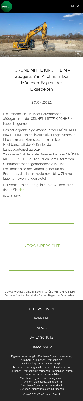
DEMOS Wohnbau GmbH (19, 291)
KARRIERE (41, 318)
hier (20, 190)
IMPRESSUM (42, 347)
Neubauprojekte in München (48, 389)
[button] (68, 6)
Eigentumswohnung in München (29, 356)
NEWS (42, 328)
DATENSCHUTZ (41, 337)
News (38, 291)
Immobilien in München (36, 371)
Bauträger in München (38, 367)
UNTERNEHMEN (41, 309)
